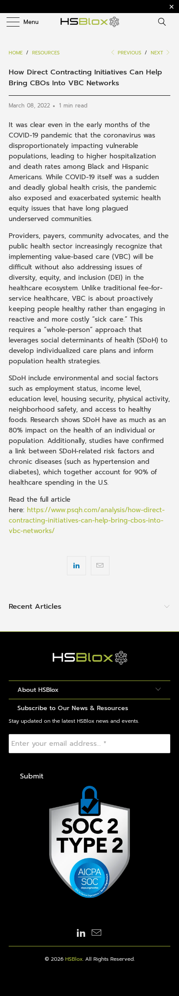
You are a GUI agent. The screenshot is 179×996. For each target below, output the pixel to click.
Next (158, 53)
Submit (31, 776)
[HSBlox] (89, 21)
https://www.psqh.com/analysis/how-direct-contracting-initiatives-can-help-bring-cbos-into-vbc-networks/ (87, 520)
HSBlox (74, 959)
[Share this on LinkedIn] (76, 565)
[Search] (164, 22)
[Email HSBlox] (96, 934)
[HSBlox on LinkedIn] (81, 934)
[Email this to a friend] (100, 565)
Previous (128, 53)
